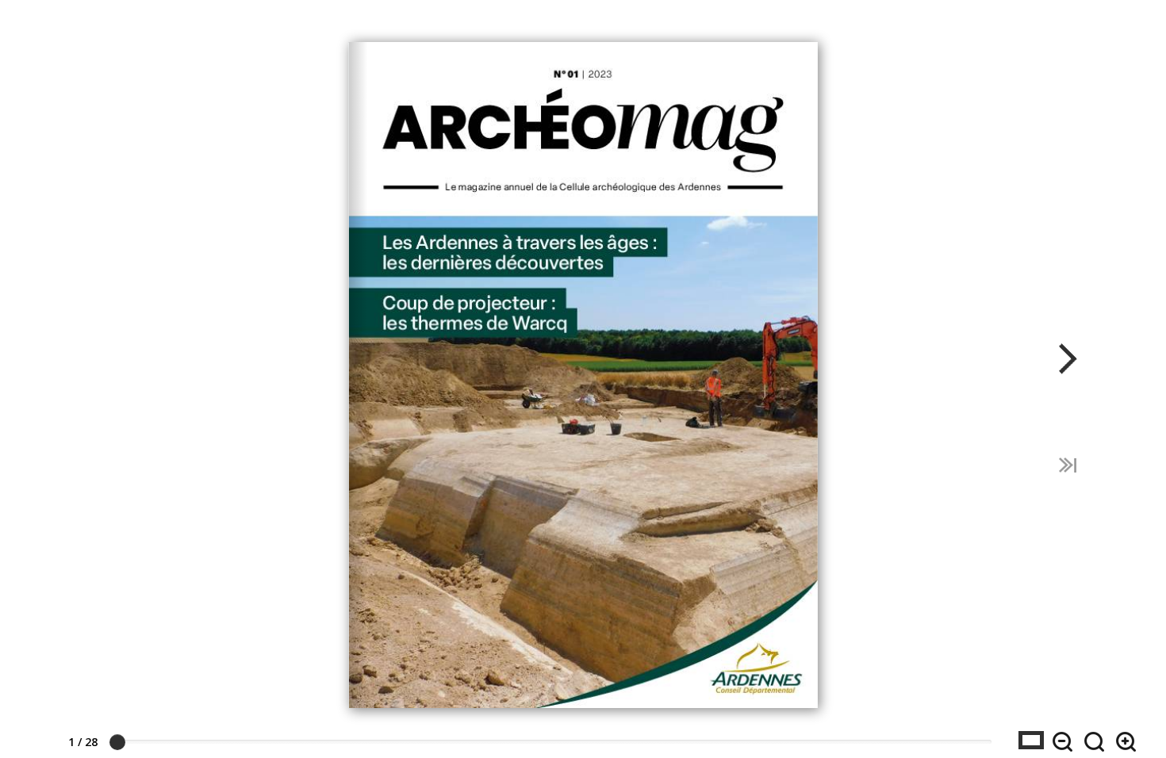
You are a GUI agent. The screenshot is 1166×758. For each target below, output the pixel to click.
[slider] (117, 742)
